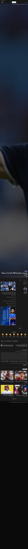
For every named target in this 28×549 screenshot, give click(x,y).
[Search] (1, 2)
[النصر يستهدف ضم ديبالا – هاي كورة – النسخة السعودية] (21, 375)
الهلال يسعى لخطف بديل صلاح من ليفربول (21, 395)
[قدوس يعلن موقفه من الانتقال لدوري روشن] (7, 375)
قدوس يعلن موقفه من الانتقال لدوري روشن (7, 381)
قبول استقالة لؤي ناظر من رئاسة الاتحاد (8, 395)
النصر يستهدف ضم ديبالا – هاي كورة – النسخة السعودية (21, 382)
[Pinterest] (2, 0)
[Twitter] (3, 0)
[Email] (24, 284)
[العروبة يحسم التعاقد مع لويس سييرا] (25, 289)
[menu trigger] (26, 2)
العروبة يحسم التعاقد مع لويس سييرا (25, 293)
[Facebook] (4, 0)
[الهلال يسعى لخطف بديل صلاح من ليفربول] (21, 389)
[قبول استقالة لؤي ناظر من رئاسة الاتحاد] (7, 389)
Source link (20, 328)
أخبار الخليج (25, 379)
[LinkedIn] (1, 0)
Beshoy (25, 276)
